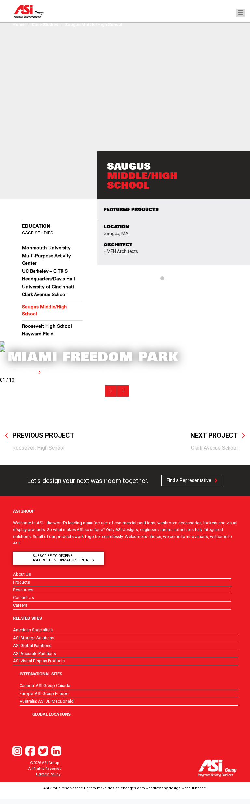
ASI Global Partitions (32, 645)
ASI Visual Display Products (39, 660)
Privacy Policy (48, 774)
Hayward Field (38, 334)
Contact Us (23, 597)
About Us (22, 574)
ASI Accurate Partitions (34, 653)
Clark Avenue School (44, 294)
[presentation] (111, 391)
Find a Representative (189, 480)
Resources (23, 589)
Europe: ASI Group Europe (44, 693)
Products (21, 582)
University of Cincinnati (48, 286)
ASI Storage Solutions (33, 637)
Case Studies (45, 24)
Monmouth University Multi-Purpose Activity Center (46, 255)
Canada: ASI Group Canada (45, 685)
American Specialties (33, 630)
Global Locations (51, 714)
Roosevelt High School (47, 326)
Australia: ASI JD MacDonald (47, 701)
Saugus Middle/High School (44, 310)
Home (18, 24)
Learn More (23, 372)
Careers (20, 605)
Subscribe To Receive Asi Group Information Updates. (64, 558)
